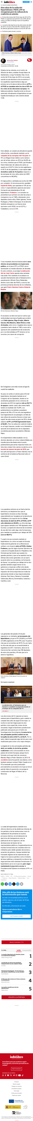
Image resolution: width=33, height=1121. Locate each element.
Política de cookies (16, 1095)
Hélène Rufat (4, 990)
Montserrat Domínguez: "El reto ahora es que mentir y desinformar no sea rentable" (13, 971)
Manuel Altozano (5, 982)
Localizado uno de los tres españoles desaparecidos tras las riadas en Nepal (11, 963)
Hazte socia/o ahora (16, 916)
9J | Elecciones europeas (20, 876)
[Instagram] (16, 1075)
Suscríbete (26, 1)
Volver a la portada (16, 997)
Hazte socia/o (16, 1069)
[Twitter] (11, 1075)
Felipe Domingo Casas (6, 957)
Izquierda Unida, (6, 185)
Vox (28, 878)
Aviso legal (16, 1091)
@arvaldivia (11, 61)
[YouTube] (19, 1075)
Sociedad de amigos (16, 1088)
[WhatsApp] (3, 1075)
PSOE (7, 876)
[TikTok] (22, 1075)
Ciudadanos (4, 880)
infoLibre (3, 965)
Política (2, 876)
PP (11, 876)
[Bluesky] (8, 1075)
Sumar (29, 876)
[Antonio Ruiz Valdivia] (3, 61)
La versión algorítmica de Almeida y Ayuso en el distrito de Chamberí (12, 955)
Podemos (13, 192)
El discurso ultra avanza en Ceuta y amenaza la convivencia (13, 979)
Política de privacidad (16, 1093)
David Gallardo (4, 973)
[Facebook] (5, 1075)
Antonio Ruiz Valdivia (12, 60)
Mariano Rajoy (21, 878)
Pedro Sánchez (12, 878)
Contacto (16, 1081)
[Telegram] (14, 1075)
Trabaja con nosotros (16, 1086)
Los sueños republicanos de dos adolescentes (9, 988)
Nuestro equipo (16, 1084)
